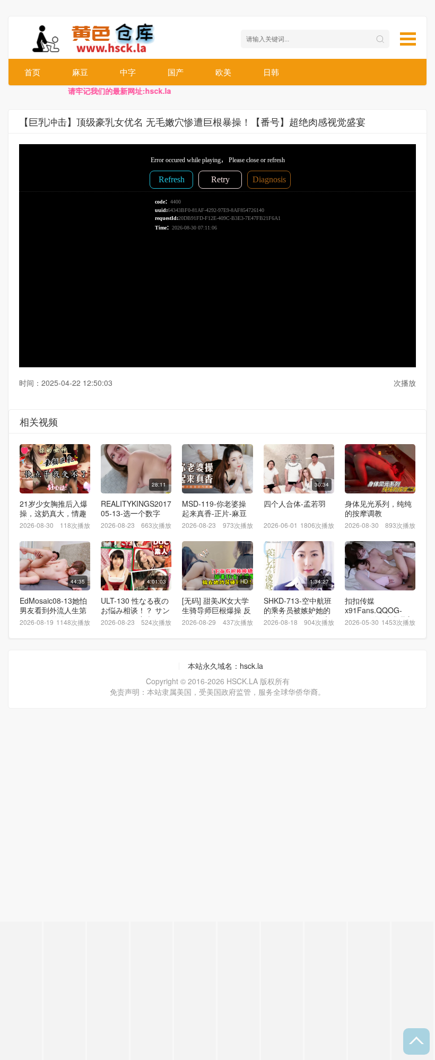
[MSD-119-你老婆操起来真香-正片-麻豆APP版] (217, 468)
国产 (176, 71)
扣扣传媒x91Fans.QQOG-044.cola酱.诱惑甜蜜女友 (379, 614)
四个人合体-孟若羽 (295, 503)
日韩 (271, 71)
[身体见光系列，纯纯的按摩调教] (380, 468)
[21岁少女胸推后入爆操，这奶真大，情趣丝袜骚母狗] (55, 468)
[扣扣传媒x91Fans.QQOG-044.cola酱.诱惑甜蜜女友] (380, 565)
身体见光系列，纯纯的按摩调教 (378, 508)
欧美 (223, 71)
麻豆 (80, 71)
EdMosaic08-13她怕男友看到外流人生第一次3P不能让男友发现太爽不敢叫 (54, 614)
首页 (32, 71)
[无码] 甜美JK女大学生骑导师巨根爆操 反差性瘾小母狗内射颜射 (216, 614)
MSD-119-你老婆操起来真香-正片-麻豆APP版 (214, 513)
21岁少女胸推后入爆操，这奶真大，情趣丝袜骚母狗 (54, 513)
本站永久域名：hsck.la (225, 665)
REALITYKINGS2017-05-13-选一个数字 (137, 508)
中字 (128, 71)
